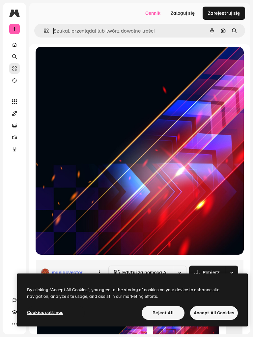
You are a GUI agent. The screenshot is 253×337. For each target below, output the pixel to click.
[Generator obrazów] (14, 125)
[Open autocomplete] (44, 30)
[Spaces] (14, 113)
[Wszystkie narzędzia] (14, 101)
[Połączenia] (14, 300)
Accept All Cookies (214, 313)
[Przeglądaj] (14, 80)
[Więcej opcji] (99, 272)
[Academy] (14, 312)
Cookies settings (45, 312)
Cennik (153, 13)
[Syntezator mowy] (14, 149)
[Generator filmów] (14, 137)
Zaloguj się (183, 13)
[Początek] (14, 44)
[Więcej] (14, 324)
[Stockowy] (14, 68)
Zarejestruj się (224, 13)
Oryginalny (81, 59)
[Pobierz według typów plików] (231, 272)
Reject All (163, 313)
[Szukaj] (14, 56)
